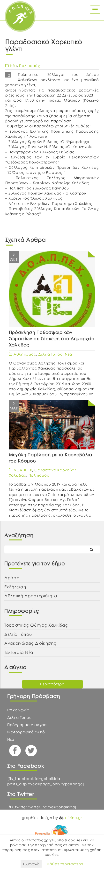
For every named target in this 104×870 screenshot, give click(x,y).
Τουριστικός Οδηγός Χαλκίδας (36, 625)
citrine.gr (73, 817)
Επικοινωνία (18, 710)
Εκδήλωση (15, 586)
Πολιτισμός (29, 65)
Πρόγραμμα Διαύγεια (27, 724)
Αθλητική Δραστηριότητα (30, 595)
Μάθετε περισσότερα (65, 864)
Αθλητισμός (25, 354)
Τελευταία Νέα (18, 652)
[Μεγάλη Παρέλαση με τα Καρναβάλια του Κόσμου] (52, 424)
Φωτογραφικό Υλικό (26, 732)
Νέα (13, 65)
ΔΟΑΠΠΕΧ (23, 470)
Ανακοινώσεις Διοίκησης (30, 643)
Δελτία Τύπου (50, 354)
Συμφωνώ (31, 864)
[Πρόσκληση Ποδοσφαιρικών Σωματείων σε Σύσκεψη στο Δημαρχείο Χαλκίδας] (52, 294)
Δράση (11, 577)
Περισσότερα (52, 684)
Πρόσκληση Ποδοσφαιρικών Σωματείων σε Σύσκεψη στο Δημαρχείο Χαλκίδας (52, 338)
